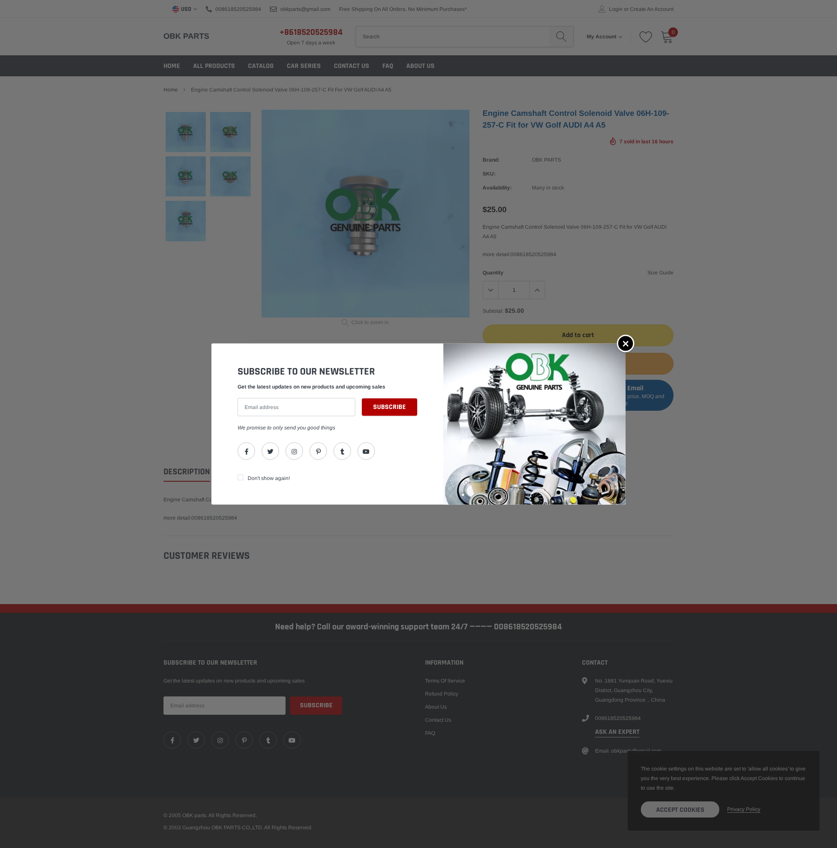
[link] (246, 451)
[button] (625, 343)
